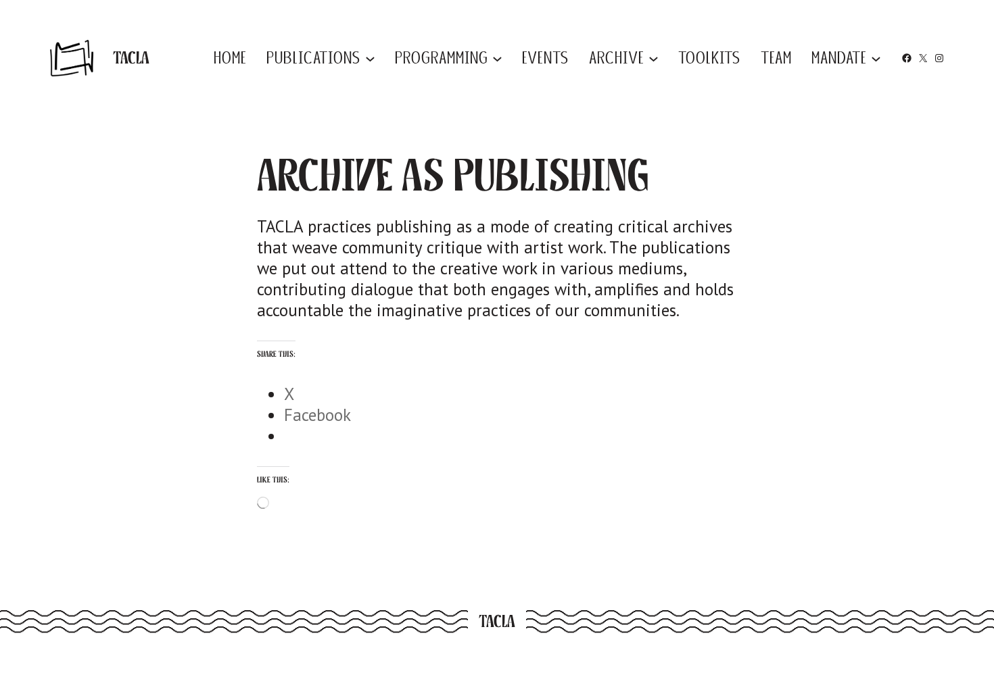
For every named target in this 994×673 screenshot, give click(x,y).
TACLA (131, 57)
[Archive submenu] (653, 58)
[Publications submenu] (370, 58)
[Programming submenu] (497, 58)
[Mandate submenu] (876, 58)
